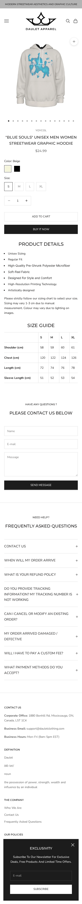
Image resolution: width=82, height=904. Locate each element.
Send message (41, 485)
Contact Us (11, 815)
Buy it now (41, 229)
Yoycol (41, 130)
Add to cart (41, 216)
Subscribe (41, 889)
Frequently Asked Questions (23, 822)
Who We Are (12, 808)
